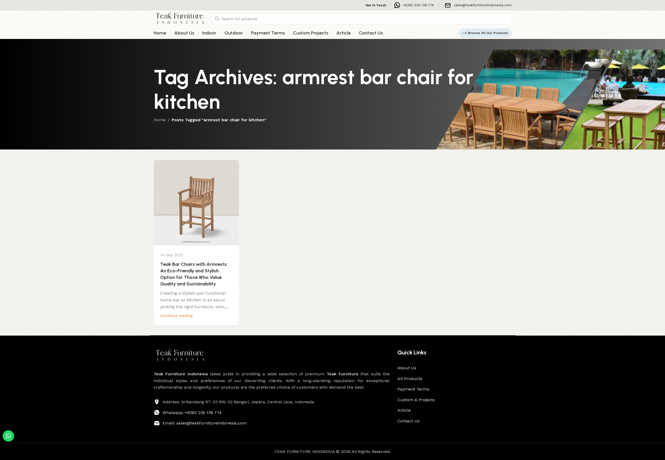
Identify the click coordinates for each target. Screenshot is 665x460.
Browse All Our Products (488, 33)
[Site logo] (180, 18)
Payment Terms (413, 389)
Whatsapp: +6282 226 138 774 (192, 412)
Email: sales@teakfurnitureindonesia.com (205, 423)
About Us (406, 367)
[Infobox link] (414, 5)
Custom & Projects (416, 399)
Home (160, 119)
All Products (409, 378)
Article (404, 410)
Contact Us (408, 420)
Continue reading (176, 315)
